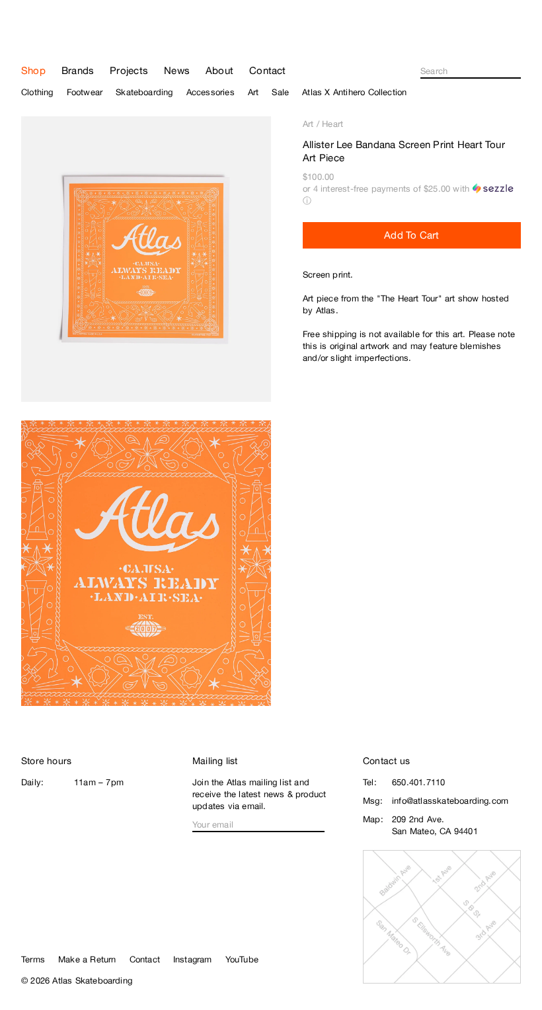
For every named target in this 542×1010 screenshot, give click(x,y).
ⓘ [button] (307, 201)
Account (515, 43)
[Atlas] (61, 36)
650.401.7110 (418, 782)
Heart (332, 124)
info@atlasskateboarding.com (450, 801)
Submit (517, 71)
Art (308, 124)
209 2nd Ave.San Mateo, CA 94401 (435, 825)
